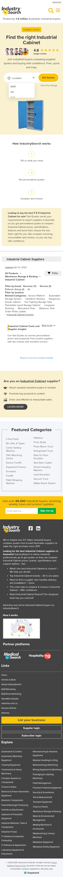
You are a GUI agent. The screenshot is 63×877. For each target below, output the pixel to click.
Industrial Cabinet (15, 279)
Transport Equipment (42, 802)
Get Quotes (48, 77)
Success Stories (8, 708)
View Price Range (48, 85)
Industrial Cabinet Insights (20, 314)
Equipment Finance (16, 467)
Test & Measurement (42, 797)
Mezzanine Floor (26, 308)
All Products (11, 273)
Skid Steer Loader (43, 462)
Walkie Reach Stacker (45, 483)
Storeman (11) (29, 286)
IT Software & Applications (13, 845)
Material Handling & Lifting (45, 760)
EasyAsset (53, 594)
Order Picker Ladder (15, 311)
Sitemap (5, 713)
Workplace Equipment (43, 842)
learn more (15, 406)
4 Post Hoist (12, 439)
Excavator (11, 471)
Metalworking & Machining (45, 765)
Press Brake (40, 442)
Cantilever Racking (35, 298)
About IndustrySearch (11, 684)
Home (4, 675)
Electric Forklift (13, 462)
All (29, 289)
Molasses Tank (47, 308)
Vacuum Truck (41, 479)
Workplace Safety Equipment (46, 846)
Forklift (9, 475)
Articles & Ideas (8, 679)
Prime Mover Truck (43, 446)
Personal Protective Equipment (47, 787)
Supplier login (31, 728)
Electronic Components (12, 800)
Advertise (56, 2)
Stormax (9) (45, 286)
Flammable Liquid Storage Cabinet (22, 305)
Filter (55, 273)
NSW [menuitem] (13, 86)
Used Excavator (42, 474)
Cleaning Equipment (10, 765)
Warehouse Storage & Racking (21, 276)
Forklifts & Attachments (12, 809)
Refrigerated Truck (43, 451)
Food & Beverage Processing (14, 805)
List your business (31, 720)
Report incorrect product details (36, 357)
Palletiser (38, 437)
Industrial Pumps (9, 831)
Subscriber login (31, 735)
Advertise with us (9, 703)
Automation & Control (11, 751)
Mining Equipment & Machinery (47, 769)
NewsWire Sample (9, 698)
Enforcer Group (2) (14, 289)
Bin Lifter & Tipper (15, 443)
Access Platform (36, 295)
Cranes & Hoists (8, 787)
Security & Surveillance (43, 792)
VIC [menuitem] (12, 92)
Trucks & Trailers (40, 806)
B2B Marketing (8, 689)
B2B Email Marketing (11, 694)
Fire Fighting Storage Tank (38, 302)
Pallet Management (42, 783)
